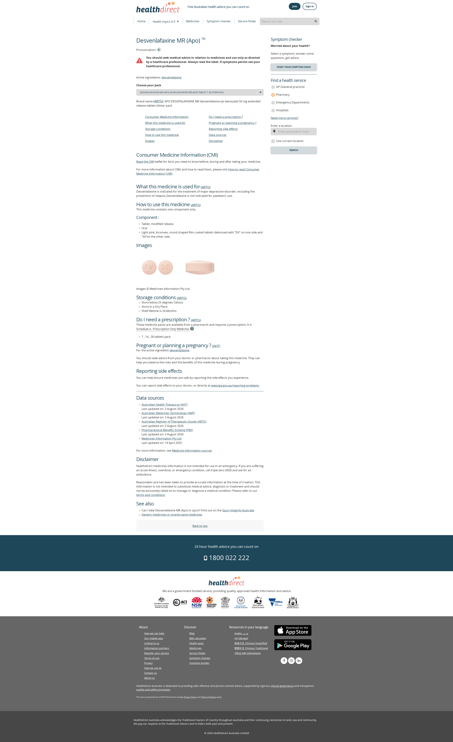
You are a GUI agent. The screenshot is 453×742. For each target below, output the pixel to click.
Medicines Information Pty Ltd (162, 438)
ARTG (158, 101)
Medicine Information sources (192, 451)
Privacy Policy (190, 697)
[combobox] (289, 21)
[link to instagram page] (291, 660)
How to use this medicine (162, 135)
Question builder (199, 663)
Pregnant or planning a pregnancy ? (232, 123)
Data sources (217, 135)
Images (150, 141)
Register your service (156, 653)
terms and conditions (150, 495)
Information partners (156, 648)
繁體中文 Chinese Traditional (251, 648)
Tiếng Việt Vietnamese (247, 653)
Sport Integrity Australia (238, 510)
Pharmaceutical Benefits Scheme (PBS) (167, 430)
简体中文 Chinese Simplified (250, 643)
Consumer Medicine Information (166, 117)
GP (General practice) (290, 87)
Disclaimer (216, 141)
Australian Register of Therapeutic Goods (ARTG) (174, 422)
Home (141, 21)
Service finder (247, 21)
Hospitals (282, 110)
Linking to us (151, 643)
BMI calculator (197, 638)
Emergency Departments (292, 102)
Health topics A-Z (164, 22)
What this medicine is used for (165, 123)
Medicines (192, 21)
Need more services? (285, 118)
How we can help (154, 633)
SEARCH (293, 150)
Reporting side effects (223, 129)
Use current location (289, 141)
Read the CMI (145, 162)
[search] (315, 21)
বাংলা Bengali (241, 638)
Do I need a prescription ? (226, 117)
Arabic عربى (241, 633)
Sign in (310, 6)
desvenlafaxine (171, 77)
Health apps (196, 643)
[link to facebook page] (284, 660)
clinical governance (282, 686)
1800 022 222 (228, 557)
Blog (191, 633)
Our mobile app (153, 638)
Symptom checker (219, 21)
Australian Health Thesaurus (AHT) (165, 405)
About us (149, 678)
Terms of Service (208, 697)
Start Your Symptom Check (294, 67)
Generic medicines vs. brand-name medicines (172, 515)
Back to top (200, 526)
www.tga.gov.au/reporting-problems (235, 385)
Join (294, 6)
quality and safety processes (153, 689)
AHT (216, 346)
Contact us (150, 673)
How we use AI (152, 668)
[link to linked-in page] (299, 660)
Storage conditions (157, 129)
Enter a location (281, 126)
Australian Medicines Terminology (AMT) (168, 413)
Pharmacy (282, 95)
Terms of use (151, 658)
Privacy (148, 663)
